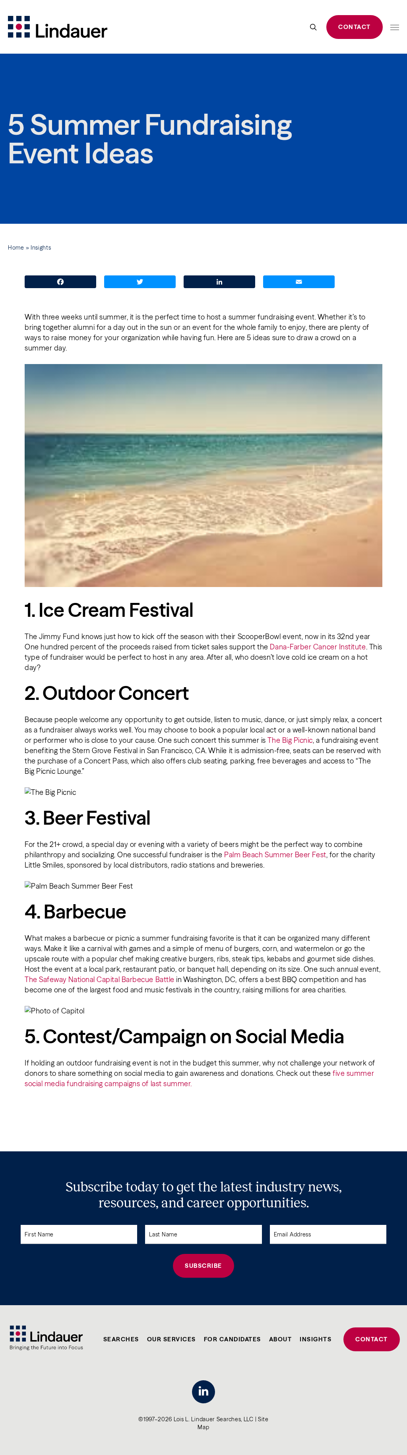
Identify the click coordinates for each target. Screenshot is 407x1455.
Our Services (171, 1339)
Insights (41, 247)
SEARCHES (121, 1339)
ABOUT (280, 1339)
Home (16, 247)
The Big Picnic (290, 740)
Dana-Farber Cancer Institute (318, 646)
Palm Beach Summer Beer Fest (275, 854)
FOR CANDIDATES (232, 1339)
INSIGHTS (315, 1339)
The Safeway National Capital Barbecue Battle (100, 979)
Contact (354, 27)
